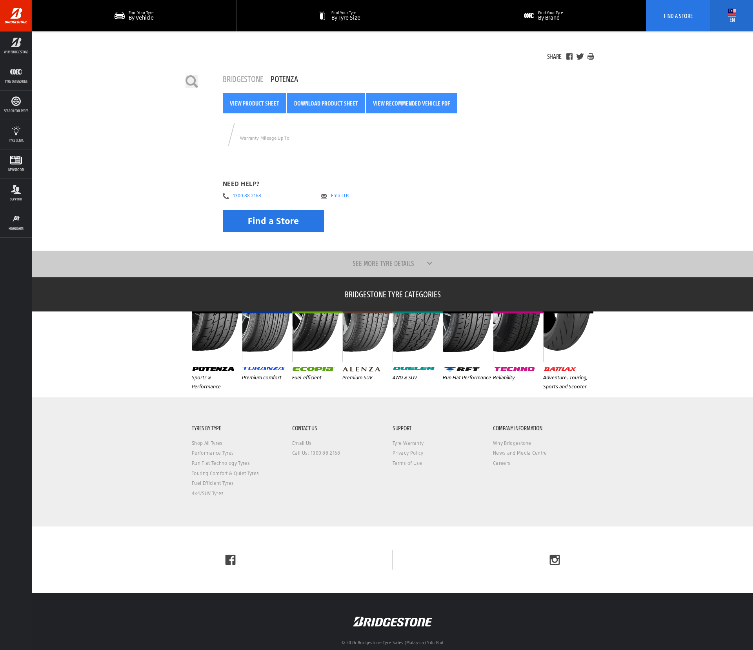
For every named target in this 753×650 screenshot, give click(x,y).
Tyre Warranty (408, 443)
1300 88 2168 (247, 195)
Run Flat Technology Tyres (221, 463)
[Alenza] (367, 336)
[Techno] (518, 336)
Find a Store (273, 220)
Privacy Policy (408, 453)
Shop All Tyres (207, 443)
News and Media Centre (520, 453)
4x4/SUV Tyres (208, 493)
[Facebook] (569, 56)
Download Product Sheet (326, 103)
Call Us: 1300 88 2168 (316, 453)
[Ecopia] (317, 336)
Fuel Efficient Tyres (213, 483)
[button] (16, 46)
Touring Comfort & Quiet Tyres (225, 473)
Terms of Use (407, 463)
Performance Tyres (213, 453)
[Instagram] (555, 560)
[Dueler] (418, 336)
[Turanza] (267, 336)
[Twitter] (580, 56)
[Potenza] (217, 336)
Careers (501, 463)
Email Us (340, 195)
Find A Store (678, 16)
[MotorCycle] (568, 336)
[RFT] (468, 336)
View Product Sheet (254, 103)
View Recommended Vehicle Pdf (411, 103)
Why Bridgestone (512, 443)
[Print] (591, 56)
